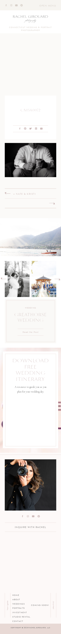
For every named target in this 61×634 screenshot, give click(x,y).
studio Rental (21, 616)
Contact (17, 621)
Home (15, 595)
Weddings (18, 603)
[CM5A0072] (30, 67)
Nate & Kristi (26, 193)
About (16, 599)
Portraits (18, 608)
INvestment (19, 612)
